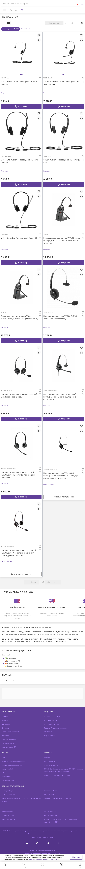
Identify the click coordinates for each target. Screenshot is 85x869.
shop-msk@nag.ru (51, 765)
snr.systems (6, 777)
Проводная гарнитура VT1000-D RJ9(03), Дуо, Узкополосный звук (19, 395)
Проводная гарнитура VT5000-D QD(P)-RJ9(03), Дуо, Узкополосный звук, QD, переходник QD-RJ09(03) (19, 553)
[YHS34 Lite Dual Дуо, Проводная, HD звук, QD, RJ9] (21, 131)
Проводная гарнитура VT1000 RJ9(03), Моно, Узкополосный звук (60, 317)
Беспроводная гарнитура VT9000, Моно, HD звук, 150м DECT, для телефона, (19, 317)
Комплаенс (48, 732)
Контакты (5, 728)
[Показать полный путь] (4, 10)
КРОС (4, 773)
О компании (7, 717)
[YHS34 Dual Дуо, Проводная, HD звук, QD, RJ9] (63, 131)
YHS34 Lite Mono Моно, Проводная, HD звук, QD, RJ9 (61, 83)
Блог (3, 758)
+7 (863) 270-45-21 (50, 795)
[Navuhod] (37, 843)
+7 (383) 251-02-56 (8, 816)
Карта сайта (49, 736)
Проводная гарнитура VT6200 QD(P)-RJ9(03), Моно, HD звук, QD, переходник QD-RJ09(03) (61, 397)
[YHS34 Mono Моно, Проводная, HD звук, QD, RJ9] (21, 53)
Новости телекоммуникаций (13, 761)
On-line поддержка (52, 717)
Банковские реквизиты (11, 732)
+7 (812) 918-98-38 (50, 816)
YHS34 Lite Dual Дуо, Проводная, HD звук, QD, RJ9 (19, 161)
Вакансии (6, 724)
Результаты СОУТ (9, 743)
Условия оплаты (50, 720)
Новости (5, 720)
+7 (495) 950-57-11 (50, 761)
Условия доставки (51, 724)
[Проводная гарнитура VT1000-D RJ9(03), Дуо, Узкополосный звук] (21, 365)
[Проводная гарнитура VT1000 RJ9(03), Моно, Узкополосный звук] (63, 287)
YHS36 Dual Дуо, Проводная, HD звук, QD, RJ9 (19, 239)
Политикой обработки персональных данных (43, 860)
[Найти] (76, 3)
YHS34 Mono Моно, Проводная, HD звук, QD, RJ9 (19, 83)
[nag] (58, 843)
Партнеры (6, 736)
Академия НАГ (7, 769)
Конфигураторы (8, 780)
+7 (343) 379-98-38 (8, 795)
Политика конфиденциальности (42, 850)
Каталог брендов (9, 739)
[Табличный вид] (8, 23)
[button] (82, 3)
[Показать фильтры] (82, 23)
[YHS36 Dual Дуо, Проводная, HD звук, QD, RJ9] (21, 209)
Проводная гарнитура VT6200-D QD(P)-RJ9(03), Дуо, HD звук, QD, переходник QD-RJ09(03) (18, 475)
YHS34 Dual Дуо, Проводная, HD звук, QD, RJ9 (61, 161)
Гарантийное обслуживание (55, 728)
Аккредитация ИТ (9, 747)
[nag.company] (27, 843)
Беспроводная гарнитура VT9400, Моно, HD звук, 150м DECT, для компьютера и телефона (61, 241)
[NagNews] (47, 843)
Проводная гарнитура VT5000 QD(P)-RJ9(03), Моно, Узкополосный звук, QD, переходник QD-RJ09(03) (60, 476)
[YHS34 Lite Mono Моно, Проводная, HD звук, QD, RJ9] (63, 53)
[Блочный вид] (3, 23)
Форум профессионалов (12, 765)
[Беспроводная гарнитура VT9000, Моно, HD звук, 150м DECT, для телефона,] (21, 287)
